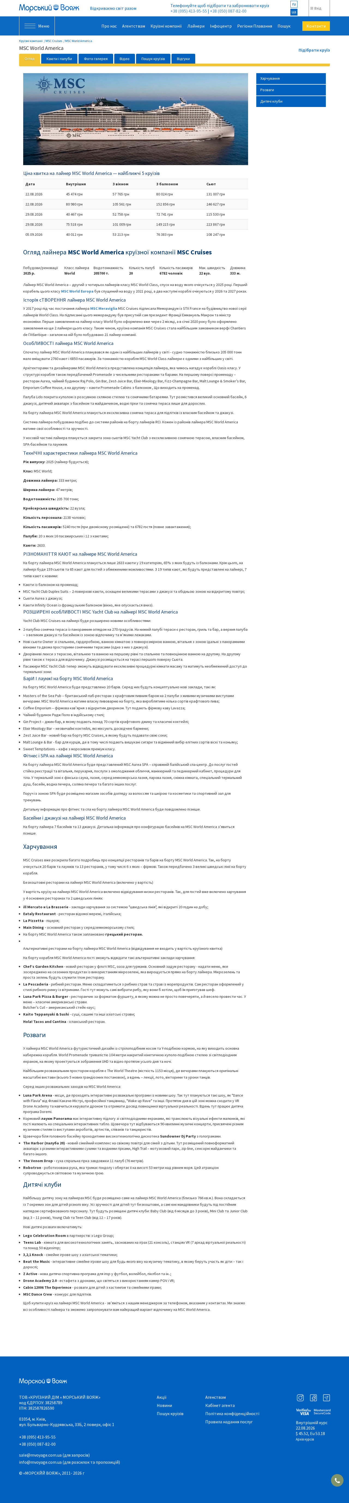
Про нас (109, 26)
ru (294, 4)
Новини (164, 1405)
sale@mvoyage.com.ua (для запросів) (54, 1455)
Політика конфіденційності (232, 1413)
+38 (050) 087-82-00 (228, 11)
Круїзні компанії (166, 26)
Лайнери (195, 26)
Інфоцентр (221, 26)
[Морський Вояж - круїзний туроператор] (49, 8)
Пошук (284, 26)
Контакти (316, 26)
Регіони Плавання (254, 26)
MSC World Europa (77, 291)
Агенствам (215, 1397)
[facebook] (313, 1397)
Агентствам (133, 26)
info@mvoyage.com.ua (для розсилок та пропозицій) (69, 1462)
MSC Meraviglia (103, 308)
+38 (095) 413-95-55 (188, 11)
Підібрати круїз (314, 50)
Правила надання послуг (229, 1421)
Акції (162, 1397)
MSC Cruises (54, 41)
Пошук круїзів (170, 1413)
